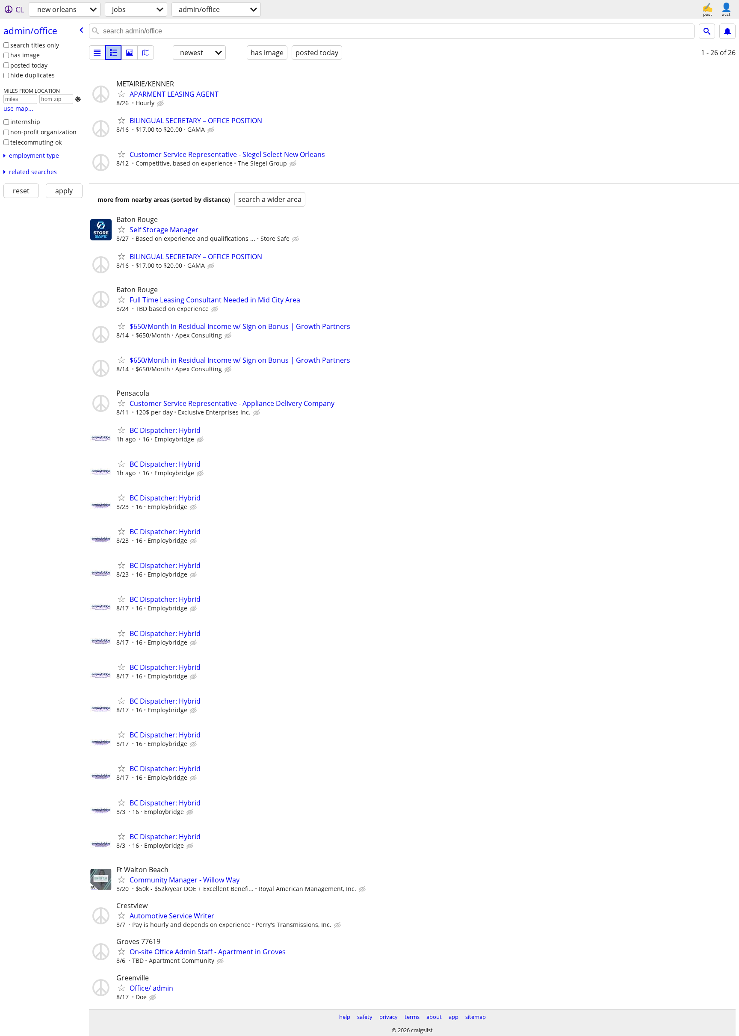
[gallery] (129, 52)
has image (25, 55)
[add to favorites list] (121, 94)
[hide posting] (161, 103)
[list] (97, 52)
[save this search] (727, 31)
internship (25, 122)
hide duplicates (32, 75)
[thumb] (113, 52)
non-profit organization (43, 132)
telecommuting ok (36, 142)
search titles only (34, 45)
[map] (146, 52)
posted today (28, 65)
